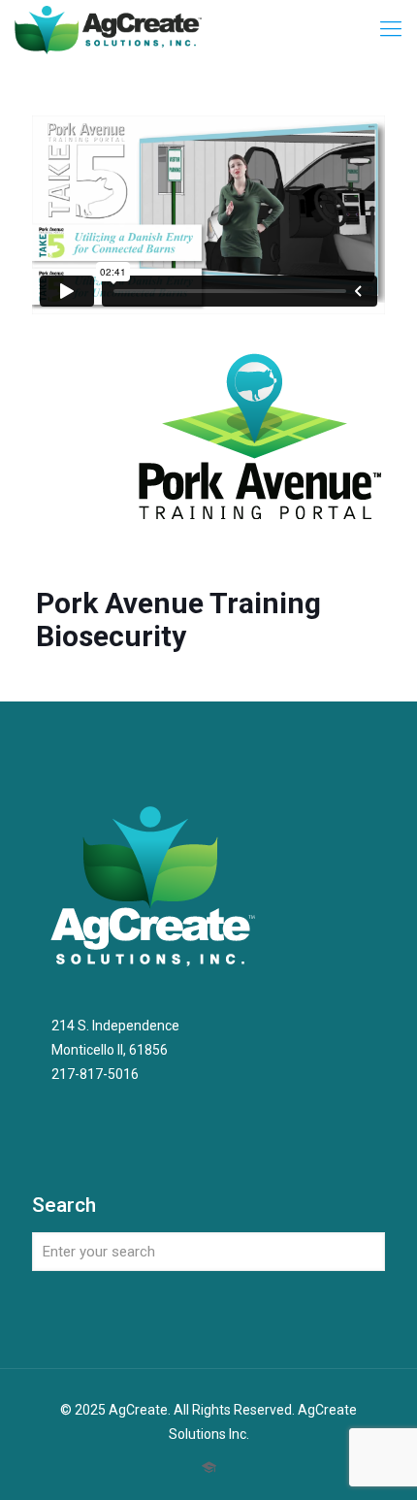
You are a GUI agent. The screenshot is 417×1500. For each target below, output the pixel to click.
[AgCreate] (108, 29)
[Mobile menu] (390, 29)
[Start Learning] (209, 1468)
